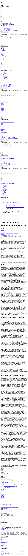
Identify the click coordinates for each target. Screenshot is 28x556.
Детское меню (4, 56)
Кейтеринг (3, 234)
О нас (2, 491)
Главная (2, 489)
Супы (2, 54)
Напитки (3, 53)
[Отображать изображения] (1, 16)
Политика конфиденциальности (8, 528)
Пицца (2, 49)
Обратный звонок (4, 45)
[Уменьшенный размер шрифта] (1, 2)
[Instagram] (3, 60)
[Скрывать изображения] (1, 17)
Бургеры (3, 50)
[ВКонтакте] (3, 58)
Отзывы (2, 496)
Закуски (2, 55)
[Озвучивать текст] (1, 20)
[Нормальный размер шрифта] (1, 3)
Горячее (2, 48)
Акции (2, 495)
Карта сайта (3, 529)
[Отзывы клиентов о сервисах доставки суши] (11, 237)
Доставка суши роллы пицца (7, 235)
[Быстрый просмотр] (2, 470)
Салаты (2, 51)
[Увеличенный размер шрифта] (2, 5)
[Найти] (2, 539)
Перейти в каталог (5, 553)
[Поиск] (2, 62)
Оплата (2, 494)
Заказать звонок (4, 31)
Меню (2, 490)
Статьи (2, 497)
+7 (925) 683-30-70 (6, 28)
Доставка (3, 493)
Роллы (2, 47)
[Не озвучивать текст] (1, 22)
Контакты (3, 498)
